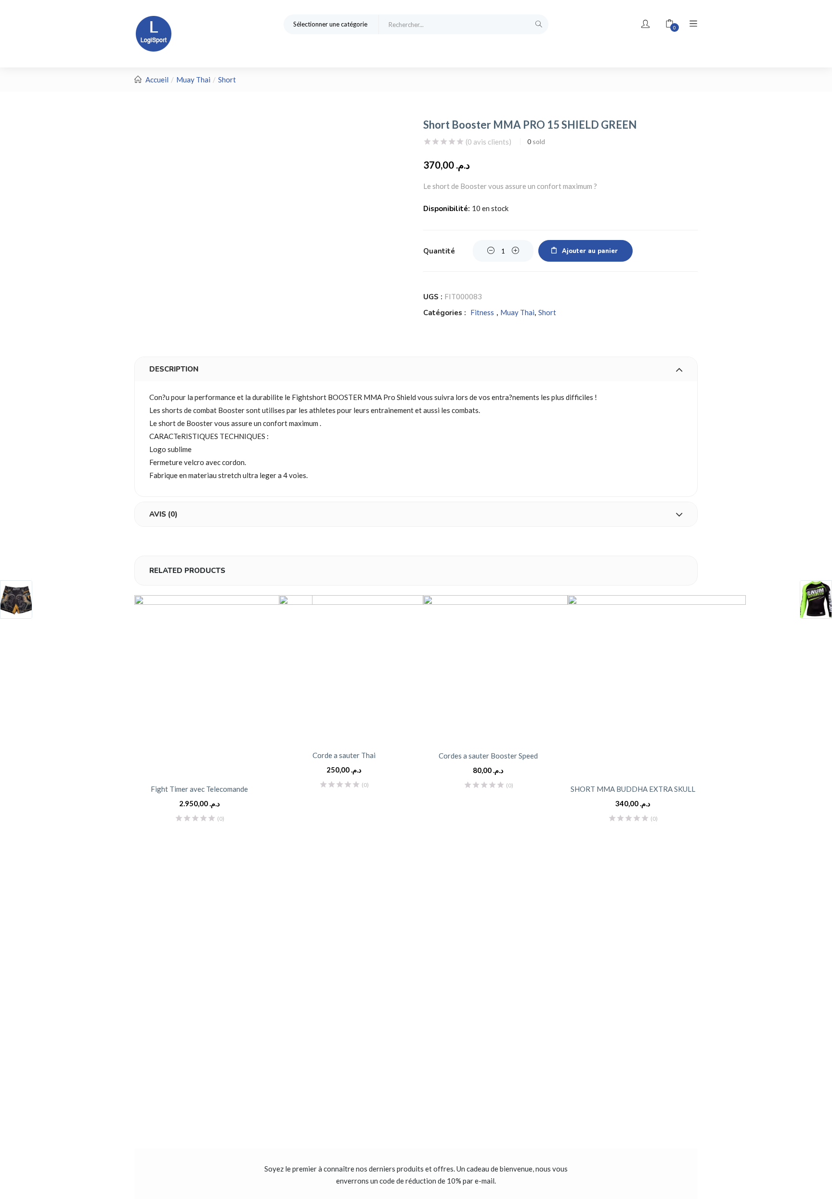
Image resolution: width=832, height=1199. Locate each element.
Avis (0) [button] (163, 514)
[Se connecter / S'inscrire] (645, 24)
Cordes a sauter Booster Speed (488, 755)
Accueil (157, 79)
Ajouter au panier (590, 251)
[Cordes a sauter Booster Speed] (495, 667)
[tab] (416, 369)
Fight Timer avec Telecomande (199, 789)
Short (227, 79)
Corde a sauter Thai (344, 755)
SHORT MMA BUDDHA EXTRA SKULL (633, 789)
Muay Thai (193, 79)
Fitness (482, 312)
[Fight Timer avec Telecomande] (223, 684)
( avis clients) (488, 141)
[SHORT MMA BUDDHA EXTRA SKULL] (657, 684)
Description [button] (173, 369)
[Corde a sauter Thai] (351, 667)
